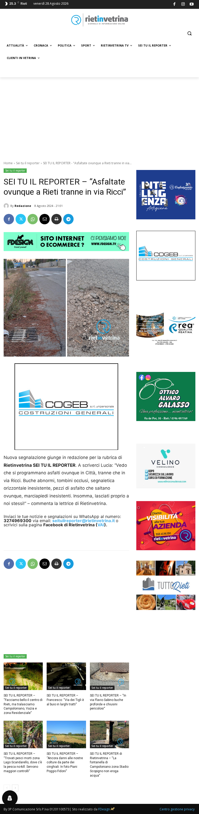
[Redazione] (7, 205)
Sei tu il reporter (28, 163)
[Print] (56, 219)
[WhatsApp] (32, 219)
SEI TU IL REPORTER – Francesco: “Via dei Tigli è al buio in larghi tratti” (65, 700)
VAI (100, 524)
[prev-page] (7, 788)
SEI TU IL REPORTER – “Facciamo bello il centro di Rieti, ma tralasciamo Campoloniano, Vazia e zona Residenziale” (23, 704)
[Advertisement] (99, 116)
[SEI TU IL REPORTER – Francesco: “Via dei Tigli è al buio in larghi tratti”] (66, 676)
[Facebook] (174, 4)
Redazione (23, 206)
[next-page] (15, 788)
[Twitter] (21, 219)
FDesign (104, 809)
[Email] (44, 219)
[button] (189, 33)
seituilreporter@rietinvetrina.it (83, 520)
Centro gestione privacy (177, 809)
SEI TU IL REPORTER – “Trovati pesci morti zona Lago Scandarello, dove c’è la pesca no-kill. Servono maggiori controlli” (23, 762)
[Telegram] (68, 219)
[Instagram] (183, 4)
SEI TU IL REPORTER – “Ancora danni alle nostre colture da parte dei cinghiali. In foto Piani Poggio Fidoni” (65, 762)
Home (8, 163)
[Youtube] (192, 4)
